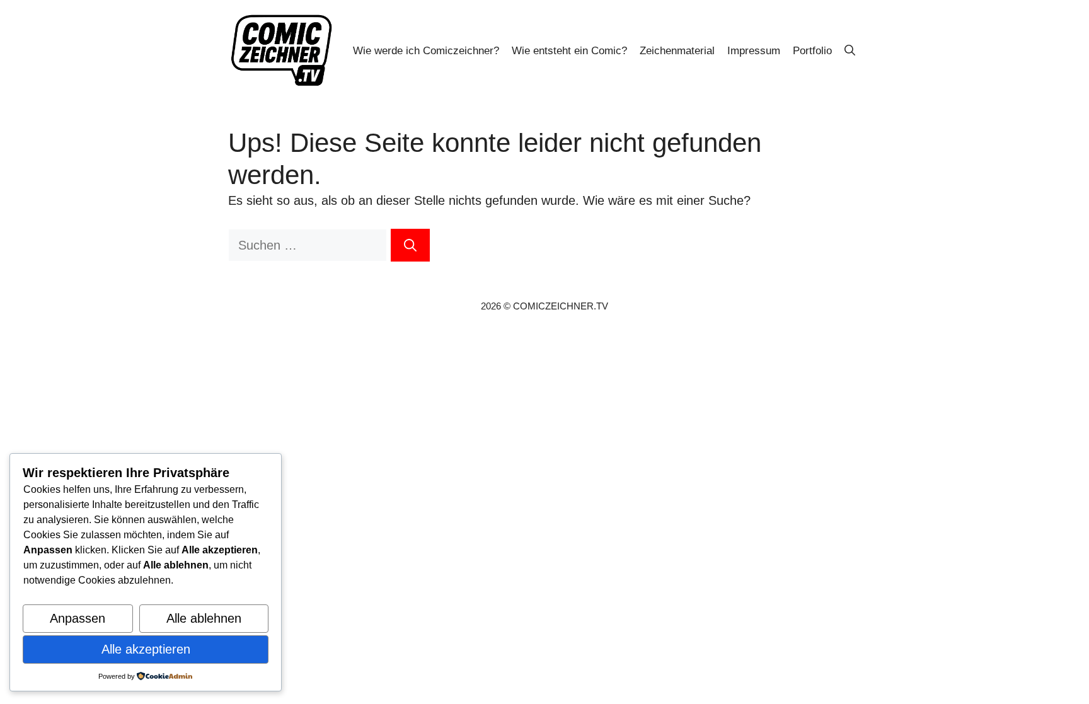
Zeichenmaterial (677, 51)
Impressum (753, 51)
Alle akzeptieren (145, 649)
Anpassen (77, 618)
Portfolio (812, 51)
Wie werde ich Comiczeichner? (426, 51)
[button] (849, 51)
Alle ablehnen (203, 618)
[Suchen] (410, 245)
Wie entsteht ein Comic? (569, 51)
